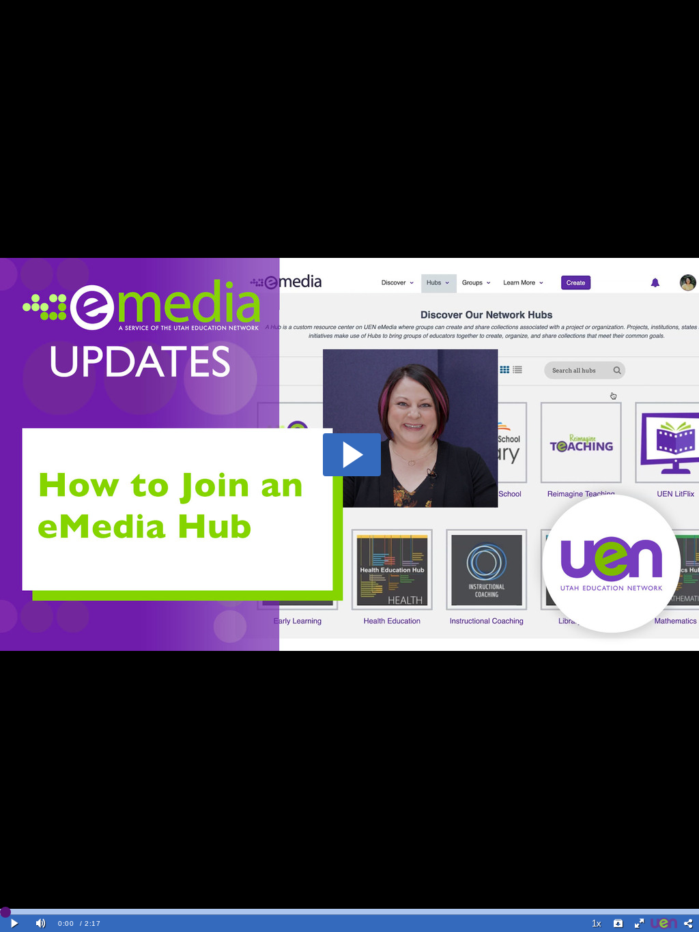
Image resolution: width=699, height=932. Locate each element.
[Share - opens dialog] (688, 923)
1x (596, 923)
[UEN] (664, 923)
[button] (352, 454)
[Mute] (41, 923)
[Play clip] (15, 923)
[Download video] (618, 923)
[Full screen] (640, 923)
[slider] (349, 911)
